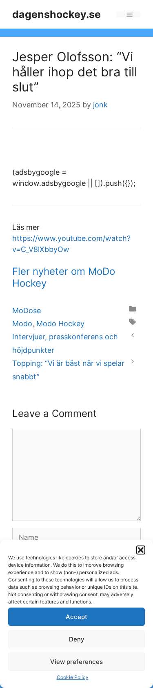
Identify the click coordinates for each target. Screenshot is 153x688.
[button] (141, 550)
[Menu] (128, 14)
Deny (76, 639)
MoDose (26, 310)
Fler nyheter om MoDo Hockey (63, 277)
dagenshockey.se (56, 14)
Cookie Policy (73, 677)
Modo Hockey (60, 323)
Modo (22, 323)
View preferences (76, 662)
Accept (76, 617)
